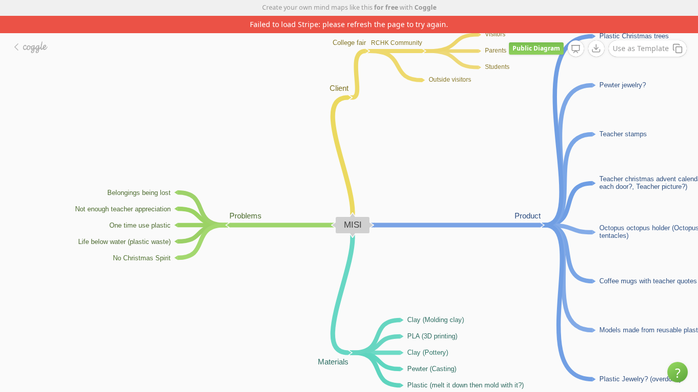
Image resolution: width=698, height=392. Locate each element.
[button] (677, 372)
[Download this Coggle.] (596, 48)
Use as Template (641, 48)
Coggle (425, 7)
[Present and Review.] (576, 49)
